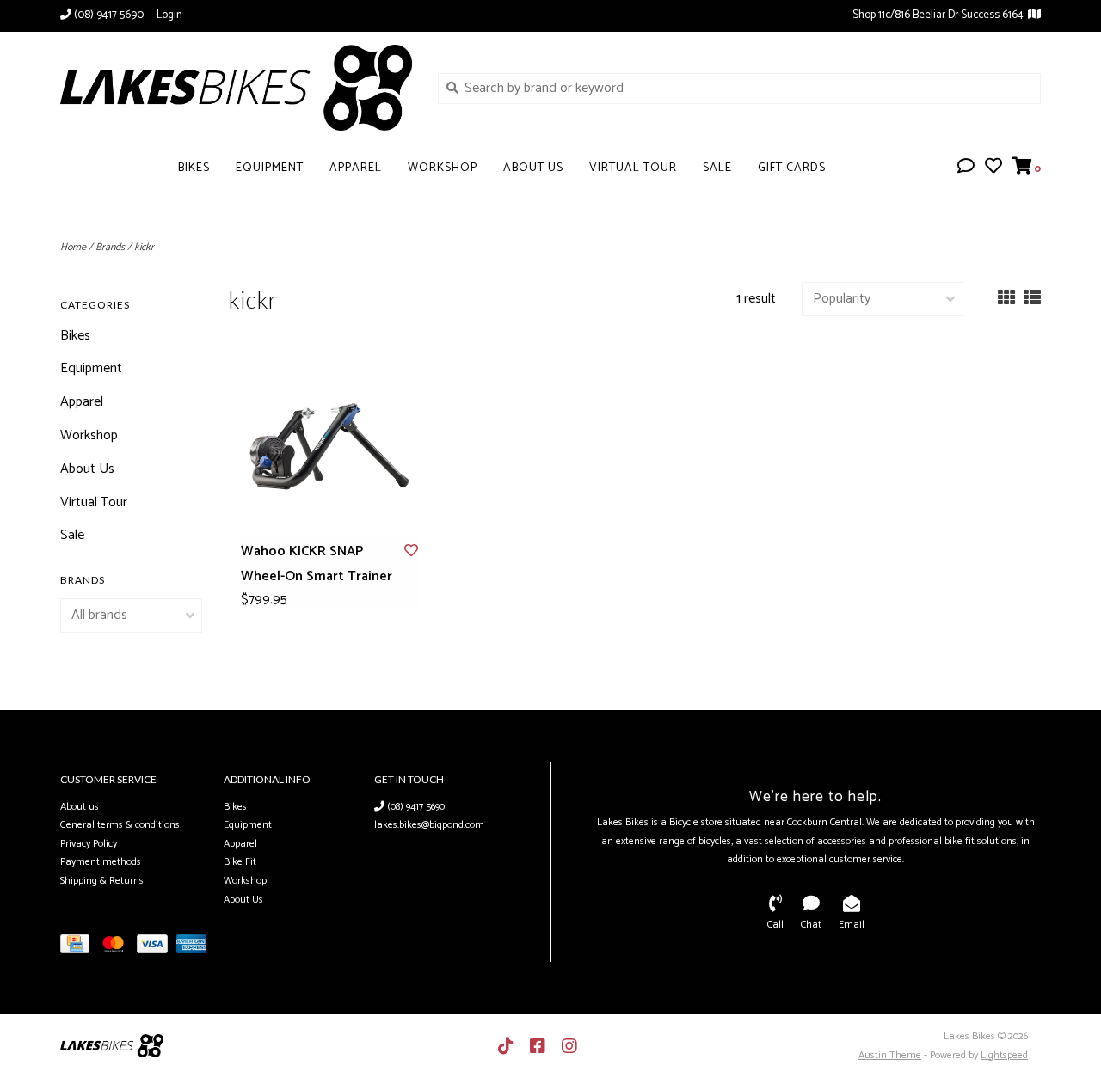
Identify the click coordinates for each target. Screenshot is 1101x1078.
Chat (811, 924)
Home (73, 247)
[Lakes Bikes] (236, 88)
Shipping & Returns (102, 881)
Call (775, 924)
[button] (966, 168)
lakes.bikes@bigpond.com (429, 825)
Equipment (270, 168)
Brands (110, 247)
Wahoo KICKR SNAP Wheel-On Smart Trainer (316, 564)
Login (169, 15)
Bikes (194, 168)
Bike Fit (240, 862)
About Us (533, 168)
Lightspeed (1004, 1055)
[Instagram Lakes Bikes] (569, 1046)
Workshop (442, 168)
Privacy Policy (88, 844)
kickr (144, 247)
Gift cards (792, 168)
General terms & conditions (120, 825)
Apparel (355, 168)
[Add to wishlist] (411, 551)
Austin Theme (889, 1055)
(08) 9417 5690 (414, 807)
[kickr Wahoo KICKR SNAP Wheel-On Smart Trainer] (329, 447)
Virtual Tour (633, 168)
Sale (717, 168)
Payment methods (100, 862)
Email (851, 924)
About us (79, 807)
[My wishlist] (993, 168)
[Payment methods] (79, 948)
